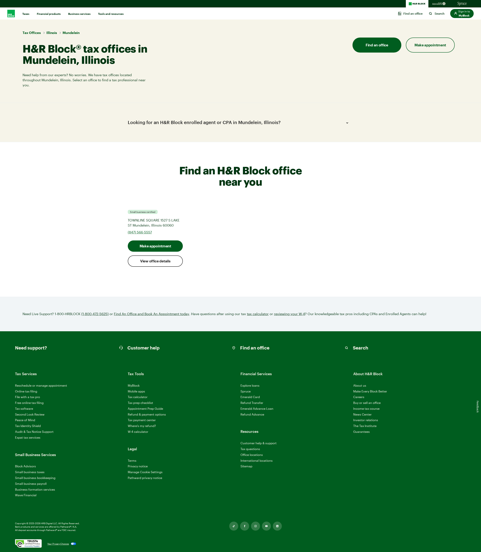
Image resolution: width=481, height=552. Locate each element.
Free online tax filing (29, 402)
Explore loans (249, 385)
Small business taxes (30, 472)
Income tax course (366, 408)
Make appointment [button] (430, 45)
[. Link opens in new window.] (28, 543)
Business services (79, 13)
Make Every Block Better (370, 391)
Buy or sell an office (367, 402)
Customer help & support (258, 443)
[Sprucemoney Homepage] (462, 4)
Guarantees (361, 431)
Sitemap (246, 466)
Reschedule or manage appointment (41, 385)
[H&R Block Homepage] (417, 4)
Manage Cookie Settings (145, 472)
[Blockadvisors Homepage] (439, 4)
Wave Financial (25, 495)
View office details (155, 261)
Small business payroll (31, 483)
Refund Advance (252, 414)
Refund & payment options (147, 414)
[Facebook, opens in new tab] (244, 526)
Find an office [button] (377, 45)
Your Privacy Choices (58, 543)
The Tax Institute (365, 426)
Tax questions (250, 449)
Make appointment (155, 246)
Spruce (245, 391)
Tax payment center (142, 420)
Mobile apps (136, 391)
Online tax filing (26, 391)
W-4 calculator (138, 431)
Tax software (24, 408)
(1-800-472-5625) (95, 314)
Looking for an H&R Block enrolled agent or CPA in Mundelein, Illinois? (204, 122)
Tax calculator (137, 397)
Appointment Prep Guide (145, 408)
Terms (132, 460)
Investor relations (365, 420)
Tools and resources (111, 13)
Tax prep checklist (140, 402)
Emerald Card (250, 397)
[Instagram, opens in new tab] (255, 526)
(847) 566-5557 (140, 232)
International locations (256, 461)
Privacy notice (138, 466)
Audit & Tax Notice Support (34, 431)
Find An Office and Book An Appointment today (151, 314)
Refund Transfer (251, 402)
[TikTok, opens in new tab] (233, 526)
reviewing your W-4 (289, 314)
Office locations (251, 455)
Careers (358, 397)
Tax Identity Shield (28, 426)
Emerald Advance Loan (256, 408)
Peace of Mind (25, 420)
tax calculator (258, 314)
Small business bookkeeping (35, 478)
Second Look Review (30, 414)
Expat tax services (27, 438)
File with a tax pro (27, 397)
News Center (362, 414)
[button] (462, 13)
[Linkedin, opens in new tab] (277, 526)
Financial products (49, 13)
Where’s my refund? (142, 426)
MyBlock (134, 385)
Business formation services (35, 489)
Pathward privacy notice (145, 478)
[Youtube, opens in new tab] (266, 526)
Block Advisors (25, 466)
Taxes (25, 13)
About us (359, 385)
